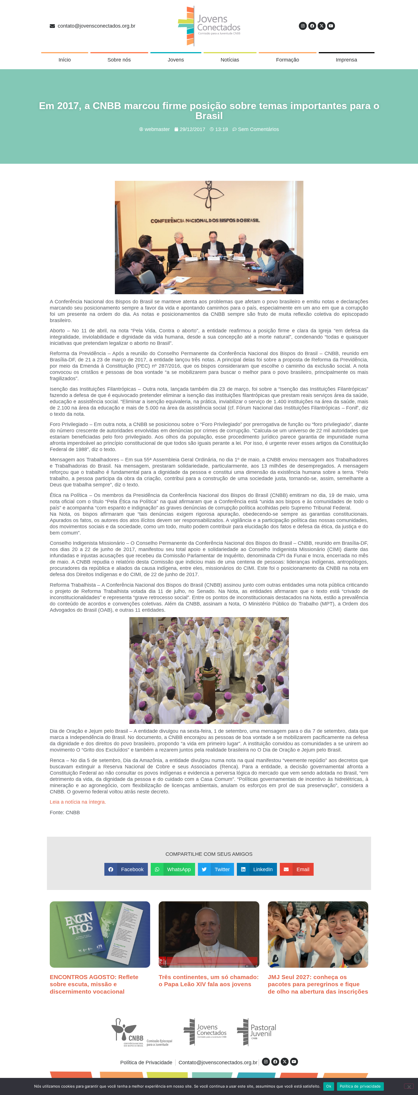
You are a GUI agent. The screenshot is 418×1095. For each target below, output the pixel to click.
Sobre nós (119, 60)
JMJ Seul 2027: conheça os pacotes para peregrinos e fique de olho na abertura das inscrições (318, 984)
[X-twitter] (322, 26)
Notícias (230, 60)
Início (65, 60)
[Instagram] (303, 26)
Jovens (176, 60)
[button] (126, 869)
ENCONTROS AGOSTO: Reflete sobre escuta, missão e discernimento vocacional (94, 984)
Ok (328, 1086)
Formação (287, 60)
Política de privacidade (360, 1086)
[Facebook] (312, 26)
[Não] (409, 1086)
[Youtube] (331, 26)
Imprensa (346, 60)
